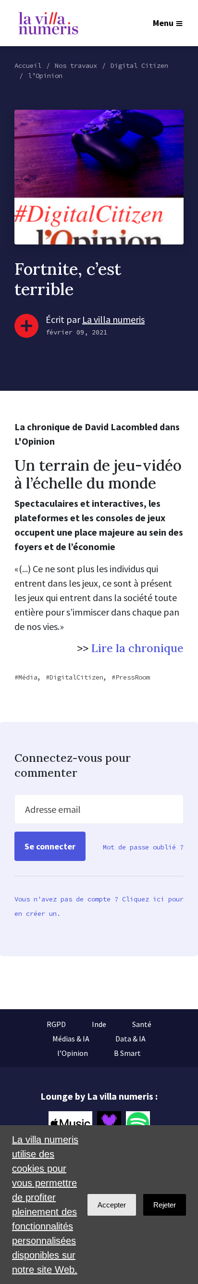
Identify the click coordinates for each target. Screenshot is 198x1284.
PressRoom (132, 677)
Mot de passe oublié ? (143, 847)
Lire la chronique (137, 648)
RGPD (56, 1024)
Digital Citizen (139, 65)
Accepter (112, 1205)
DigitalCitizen (76, 677)
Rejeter (164, 1205)
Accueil (27, 65)
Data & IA (130, 1038)
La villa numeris (113, 319)
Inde (99, 1024)
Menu (163, 22)
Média (27, 677)
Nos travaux (76, 65)
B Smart (127, 1053)
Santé (141, 1024)
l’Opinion (45, 75)
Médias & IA (70, 1038)
